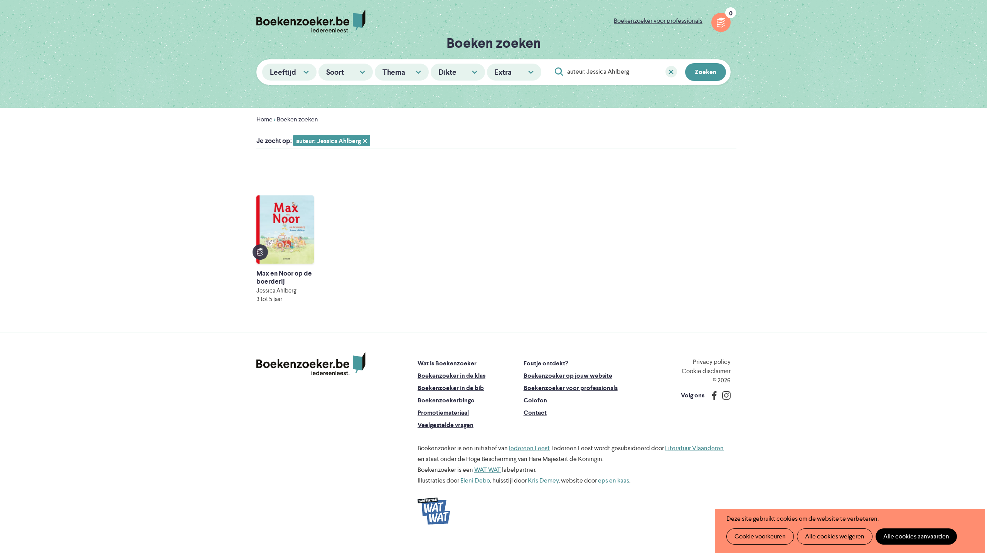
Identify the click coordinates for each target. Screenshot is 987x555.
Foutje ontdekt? (546, 363)
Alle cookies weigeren (834, 536)
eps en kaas (613, 480)
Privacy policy (712, 362)
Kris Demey (543, 480)
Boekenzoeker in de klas (451, 376)
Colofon (535, 400)
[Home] (310, 363)
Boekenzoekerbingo (446, 400)
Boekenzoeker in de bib (451, 388)
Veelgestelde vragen (445, 425)
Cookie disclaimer (706, 371)
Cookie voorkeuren (760, 536)
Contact (535, 413)
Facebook (712, 395)
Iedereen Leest (529, 448)
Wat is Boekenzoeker (447, 363)
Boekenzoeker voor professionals (658, 21)
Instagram (724, 395)
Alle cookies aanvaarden (916, 536)
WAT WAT (487, 470)
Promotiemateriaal (443, 413)
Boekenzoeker (310, 21)
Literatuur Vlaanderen (694, 448)
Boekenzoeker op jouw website (568, 376)
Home (264, 119)
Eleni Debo (475, 480)
